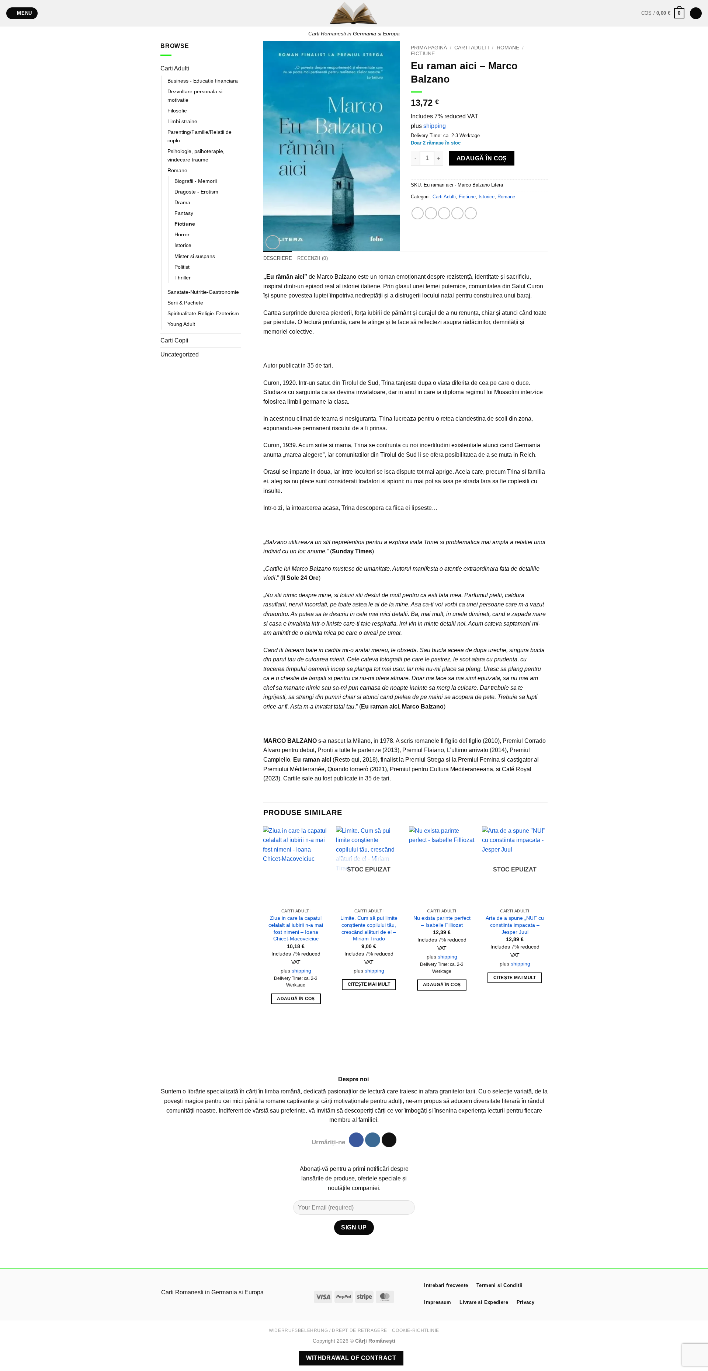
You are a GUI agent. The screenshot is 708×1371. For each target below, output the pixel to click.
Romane (177, 170)
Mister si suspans (194, 256)
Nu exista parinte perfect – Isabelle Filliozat (442, 921)
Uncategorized (179, 354)
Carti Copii (174, 340)
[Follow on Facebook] (356, 1140)
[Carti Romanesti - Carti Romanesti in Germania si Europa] (354, 13)
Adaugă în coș (482, 158)
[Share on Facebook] (418, 213)
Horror (182, 234)
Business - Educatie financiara (202, 81)
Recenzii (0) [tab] (312, 258)
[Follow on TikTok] (389, 1140)
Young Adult (181, 324)
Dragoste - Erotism (196, 192)
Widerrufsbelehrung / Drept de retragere (328, 1330)
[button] (22, 13)
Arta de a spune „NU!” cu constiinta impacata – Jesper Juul (515, 925)
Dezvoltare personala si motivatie (194, 95)
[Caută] (696, 13)
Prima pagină (429, 48)
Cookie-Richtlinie (415, 1330)
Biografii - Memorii (195, 181)
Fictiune (184, 224)
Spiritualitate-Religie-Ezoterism (203, 313)
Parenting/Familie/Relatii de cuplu (199, 136)
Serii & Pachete (185, 303)
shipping (434, 126)
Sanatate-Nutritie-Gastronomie (203, 292)
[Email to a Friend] (444, 213)
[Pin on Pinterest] (457, 213)
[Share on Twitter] (431, 213)
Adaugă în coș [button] (296, 998)
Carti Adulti (174, 68)
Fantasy (183, 213)
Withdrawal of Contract (351, 1358)
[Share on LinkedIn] (471, 213)
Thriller (182, 278)
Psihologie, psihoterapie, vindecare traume (196, 155)
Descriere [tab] (277, 258)
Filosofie (177, 111)
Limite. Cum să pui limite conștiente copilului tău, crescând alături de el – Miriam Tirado (369, 928)
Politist (182, 267)
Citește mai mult (369, 984)
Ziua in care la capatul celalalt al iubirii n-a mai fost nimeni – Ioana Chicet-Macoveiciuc (295, 928)
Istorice (182, 245)
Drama (182, 202)
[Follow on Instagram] (372, 1140)
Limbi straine (182, 121)
